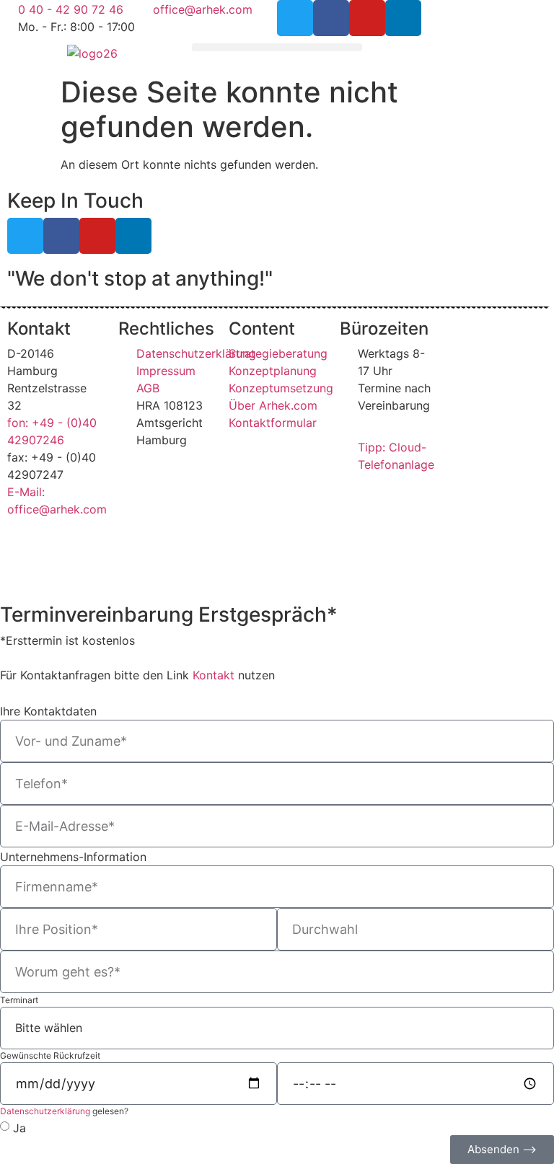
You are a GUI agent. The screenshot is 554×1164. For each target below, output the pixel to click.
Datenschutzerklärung (45, 1111)
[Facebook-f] (331, 18)
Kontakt (213, 675)
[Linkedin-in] (403, 18)
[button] (277, 47)
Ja (19, 1127)
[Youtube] (367, 18)
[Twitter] (295, 18)
